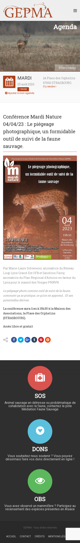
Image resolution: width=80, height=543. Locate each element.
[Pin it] (41, 340)
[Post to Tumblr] (34, 340)
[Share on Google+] (27, 340)
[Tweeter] (21, 340)
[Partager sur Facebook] (14, 340)
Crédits (40, 536)
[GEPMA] (28, 10)
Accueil (11, 536)
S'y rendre (49, 86)
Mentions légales (59, 536)
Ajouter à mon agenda (20, 93)
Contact (25, 536)
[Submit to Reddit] (48, 340)
